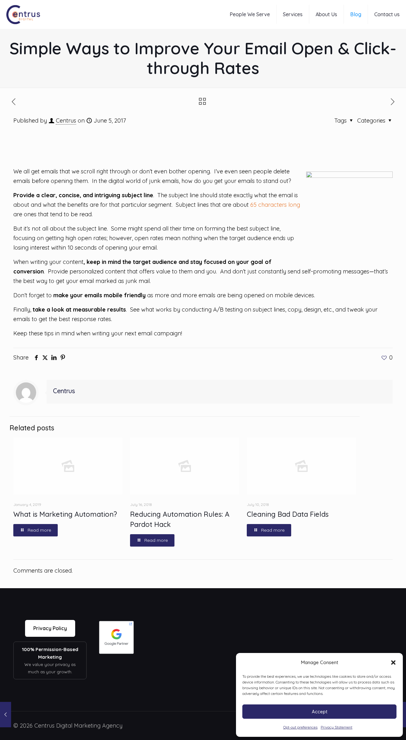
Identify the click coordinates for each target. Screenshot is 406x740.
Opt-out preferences (300, 727)
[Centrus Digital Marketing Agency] (23, 14)
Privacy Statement (336, 727)
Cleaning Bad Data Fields (288, 514)
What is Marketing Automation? (65, 514)
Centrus (66, 120)
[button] (393, 662)
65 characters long (275, 204)
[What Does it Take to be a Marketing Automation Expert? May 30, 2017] (5, 714)
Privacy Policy (50, 628)
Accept (319, 712)
